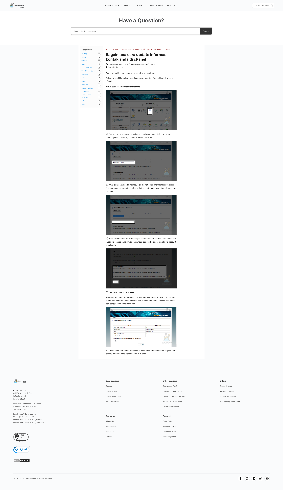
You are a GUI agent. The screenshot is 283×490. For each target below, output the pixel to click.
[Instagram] (247, 478)
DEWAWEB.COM (111, 5)
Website (140, 5)
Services (126, 5)
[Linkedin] (253, 478)
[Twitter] (260, 478)
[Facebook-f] (240, 478)
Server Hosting (156, 5)
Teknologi (171, 5)
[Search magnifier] (271, 5)
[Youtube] (267, 478)
